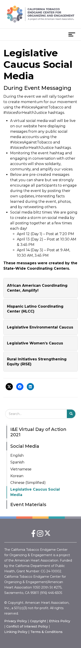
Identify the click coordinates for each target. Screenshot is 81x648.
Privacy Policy (15, 621)
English (17, 455)
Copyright (38, 621)
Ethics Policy (59, 621)
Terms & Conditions (46, 632)
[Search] (71, 414)
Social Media (24, 446)
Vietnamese (21, 469)
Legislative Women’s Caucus (35, 343)
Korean (16, 476)
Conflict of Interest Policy (27, 626)
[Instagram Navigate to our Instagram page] (40, 535)
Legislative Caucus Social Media (35, 492)
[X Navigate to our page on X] (47, 535)
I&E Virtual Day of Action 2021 (38, 432)
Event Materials (28, 504)
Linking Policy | (17, 632)
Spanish (17, 462)
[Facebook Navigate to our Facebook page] (33, 535)
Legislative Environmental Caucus (40, 327)
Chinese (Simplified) (28, 482)
